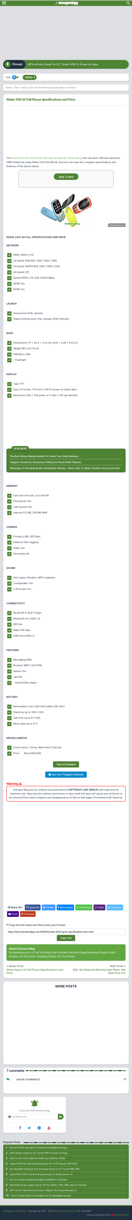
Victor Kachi (123, 1215)
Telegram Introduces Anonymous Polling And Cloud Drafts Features (45, 462)
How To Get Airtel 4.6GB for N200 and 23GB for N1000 (37, 1158)
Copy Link (66, 937)
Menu (30, 77)
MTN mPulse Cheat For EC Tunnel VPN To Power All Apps (63, 64)
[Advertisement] (66, 31)
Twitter (49, 907)
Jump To (66, 177)
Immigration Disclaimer (14, 1211)
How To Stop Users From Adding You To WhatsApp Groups (41, 1195)
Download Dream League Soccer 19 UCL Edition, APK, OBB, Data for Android (48, 1185)
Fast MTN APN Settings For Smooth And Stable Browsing (38, 1147)
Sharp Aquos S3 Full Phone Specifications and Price (34, 971)
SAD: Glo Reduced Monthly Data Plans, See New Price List (99, 971)
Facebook (33, 907)
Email (14, 914)
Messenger (66, 907)
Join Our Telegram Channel (67, 774)
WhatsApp (85, 907)
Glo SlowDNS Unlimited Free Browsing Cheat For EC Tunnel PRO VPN (44, 1169)
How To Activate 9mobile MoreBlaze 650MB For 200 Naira (38, 1179)
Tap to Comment (66, 764)
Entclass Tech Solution (65, 1211)
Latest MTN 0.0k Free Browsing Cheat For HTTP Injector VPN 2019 (43, 1163)
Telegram (116, 907)
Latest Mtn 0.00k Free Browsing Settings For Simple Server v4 (40, 1174)
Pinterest (28, 914)
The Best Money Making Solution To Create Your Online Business (44, 456)
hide (71, 176)
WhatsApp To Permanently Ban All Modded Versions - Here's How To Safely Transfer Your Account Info (65, 468)
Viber (100, 907)
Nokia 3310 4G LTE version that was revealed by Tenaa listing (47, 158)
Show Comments (28, 1079)
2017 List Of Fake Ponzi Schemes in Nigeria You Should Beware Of (43, 1190)
